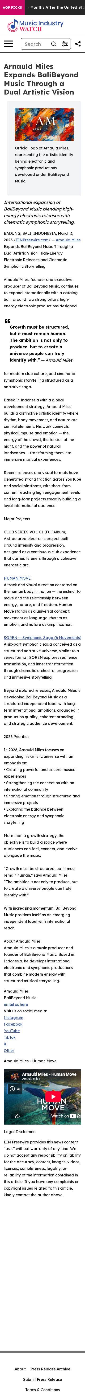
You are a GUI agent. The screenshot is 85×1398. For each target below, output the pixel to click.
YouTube (12, 1030)
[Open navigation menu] (8, 44)
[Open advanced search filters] (65, 43)
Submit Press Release (42, 1379)
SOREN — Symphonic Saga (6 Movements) (42, 637)
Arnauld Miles (68, 240)
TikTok (10, 1037)
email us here (16, 1004)
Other (9, 1050)
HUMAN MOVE (17, 578)
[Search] (53, 43)
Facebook (13, 1024)
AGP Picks (12, 7)
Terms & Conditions (42, 1389)
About (20, 1369)
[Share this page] (78, 44)
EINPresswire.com (32, 240)
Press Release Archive (50, 1369)
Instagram (13, 1017)
